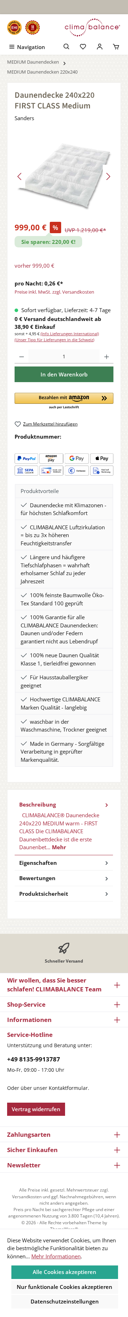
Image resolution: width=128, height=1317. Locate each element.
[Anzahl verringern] (21, 356)
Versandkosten (27, 1197)
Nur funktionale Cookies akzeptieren (64, 1286)
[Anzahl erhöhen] (106, 356)
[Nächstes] (108, 176)
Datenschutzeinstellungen (65, 1301)
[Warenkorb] (116, 46)
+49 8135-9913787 (33, 1059)
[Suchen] (66, 46)
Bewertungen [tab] (37, 878)
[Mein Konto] (99, 46)
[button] (64, 401)
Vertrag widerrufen (36, 1109)
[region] (64, 176)
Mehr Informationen (56, 1256)
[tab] (64, 826)
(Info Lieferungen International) (70, 333)
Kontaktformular (68, 1088)
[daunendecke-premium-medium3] (64, 176)
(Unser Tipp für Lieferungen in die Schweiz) (54, 339)
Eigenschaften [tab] (38, 862)
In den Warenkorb (64, 374)
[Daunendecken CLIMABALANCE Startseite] (92, 27)
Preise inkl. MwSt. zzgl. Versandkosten (54, 292)
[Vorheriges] (20, 176)
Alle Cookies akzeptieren (64, 1271)
